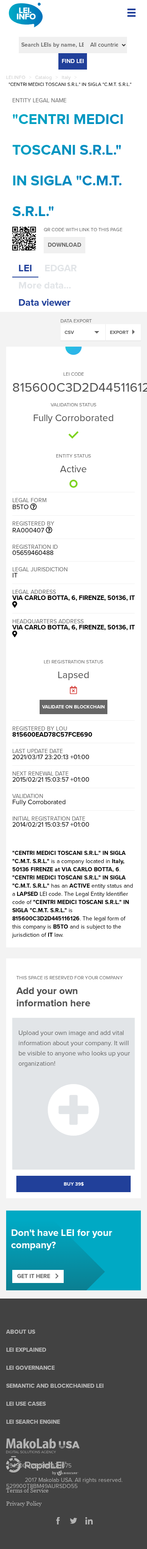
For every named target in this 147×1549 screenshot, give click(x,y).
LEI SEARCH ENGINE (33, 1421)
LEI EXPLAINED (26, 1349)
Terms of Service (27, 1490)
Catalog (43, 77)
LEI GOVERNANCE (30, 1367)
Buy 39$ (74, 1184)
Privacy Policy (24, 1503)
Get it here (36, 1276)
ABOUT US (20, 1331)
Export (119, 332)
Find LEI (73, 61)
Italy (66, 77)
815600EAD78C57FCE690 (52, 735)
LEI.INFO (15, 77)
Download (64, 244)
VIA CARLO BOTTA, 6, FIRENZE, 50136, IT (73, 598)
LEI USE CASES (26, 1403)
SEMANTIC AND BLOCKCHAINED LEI (55, 1385)
